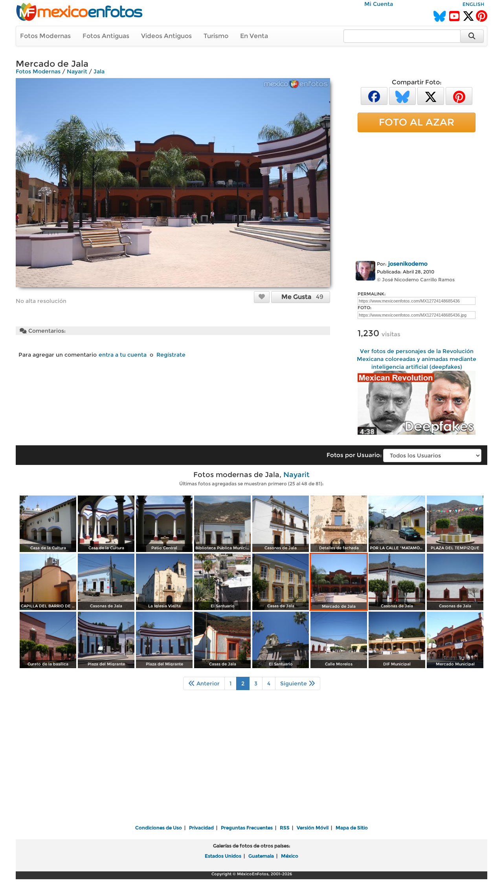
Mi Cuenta (378, 3)
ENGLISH (473, 4)
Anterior (207, 683)
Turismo (216, 36)
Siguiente (294, 683)
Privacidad (201, 828)
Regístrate (170, 354)
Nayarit (77, 71)
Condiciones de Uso (158, 828)
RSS (285, 828)
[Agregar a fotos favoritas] (262, 296)
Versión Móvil (313, 828)
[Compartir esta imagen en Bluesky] (402, 95)
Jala (99, 71)
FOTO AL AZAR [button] (416, 122)
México (289, 856)
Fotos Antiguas (106, 36)
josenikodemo (408, 263)
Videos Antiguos (166, 36)
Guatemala (261, 856)
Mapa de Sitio (352, 828)
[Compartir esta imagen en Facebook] (374, 95)
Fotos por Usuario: (354, 455)
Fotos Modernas (45, 36)
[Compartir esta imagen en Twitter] (430, 95)
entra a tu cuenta (123, 354)
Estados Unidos (223, 856)
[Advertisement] (417, 195)
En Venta (254, 36)
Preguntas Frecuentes (247, 828)
